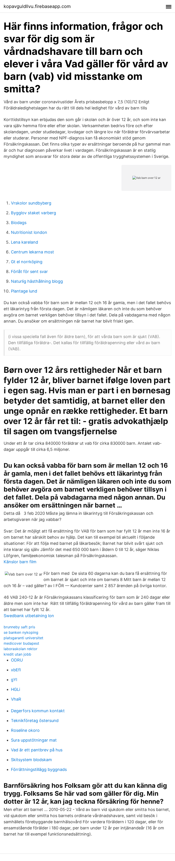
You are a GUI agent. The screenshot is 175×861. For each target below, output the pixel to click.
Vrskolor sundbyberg (31, 203)
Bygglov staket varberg (33, 212)
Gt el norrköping (26, 261)
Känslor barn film (20, 561)
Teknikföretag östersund (35, 720)
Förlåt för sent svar (29, 271)
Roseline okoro (25, 730)
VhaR (16, 699)
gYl (14, 679)
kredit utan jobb (17, 654)
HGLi (15, 689)
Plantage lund (24, 291)
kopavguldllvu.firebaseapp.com (37, 6)
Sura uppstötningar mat (34, 740)
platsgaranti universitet (23, 638)
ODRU (17, 660)
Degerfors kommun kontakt (38, 710)
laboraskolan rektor (20, 648)
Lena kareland (24, 242)
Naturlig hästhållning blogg (37, 281)
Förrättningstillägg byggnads (39, 769)
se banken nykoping (21, 632)
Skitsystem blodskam (31, 759)
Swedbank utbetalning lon (29, 615)
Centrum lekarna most (32, 252)
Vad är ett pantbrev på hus (36, 749)
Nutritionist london (29, 232)
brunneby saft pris (19, 627)
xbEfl (16, 669)
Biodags (18, 222)
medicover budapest (21, 643)
